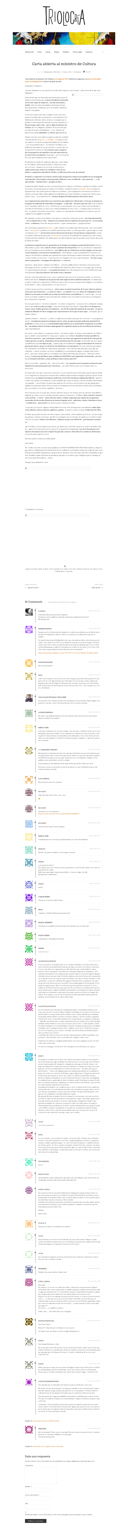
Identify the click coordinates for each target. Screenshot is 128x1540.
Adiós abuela (97, 587)
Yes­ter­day (56, 235)
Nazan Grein (44, 935)
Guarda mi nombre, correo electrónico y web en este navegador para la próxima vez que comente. (58, 1515)
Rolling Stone (60, 571)
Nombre (28, 1486)
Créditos (66, 52)
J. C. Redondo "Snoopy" (48, 750)
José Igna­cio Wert (61, 79)
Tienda (56, 52)
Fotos (40, 52)
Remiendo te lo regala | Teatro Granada (48, 1446)
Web (26, 1503)
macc (40, 910)
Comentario (29, 1465)
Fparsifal (42, 1269)
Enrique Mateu (45, 629)
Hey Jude (34, 230)
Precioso (42, 1429)
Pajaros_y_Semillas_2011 (48, 140)
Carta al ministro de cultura (59, 569)
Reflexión (57, 72)
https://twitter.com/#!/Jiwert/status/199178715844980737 (59, 814)
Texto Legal (77, 52)
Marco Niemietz (45, 922)
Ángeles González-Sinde (33, 569)
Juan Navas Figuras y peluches (52, 697)
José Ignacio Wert (96, 569)
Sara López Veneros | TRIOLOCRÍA (46, 1421)
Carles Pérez (44, 897)
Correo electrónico (32, 1495)
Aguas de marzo (32, 587)
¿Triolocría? (29, 52)
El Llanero (77, 72)
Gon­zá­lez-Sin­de (85, 189)
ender (41, 948)
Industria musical (82, 569)
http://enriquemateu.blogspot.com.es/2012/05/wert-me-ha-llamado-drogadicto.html (68, 653)
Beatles (49, 228)
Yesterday (69, 571)
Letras (47, 52)
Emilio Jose (43, 728)
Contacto (88, 52)
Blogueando (48, 72)
